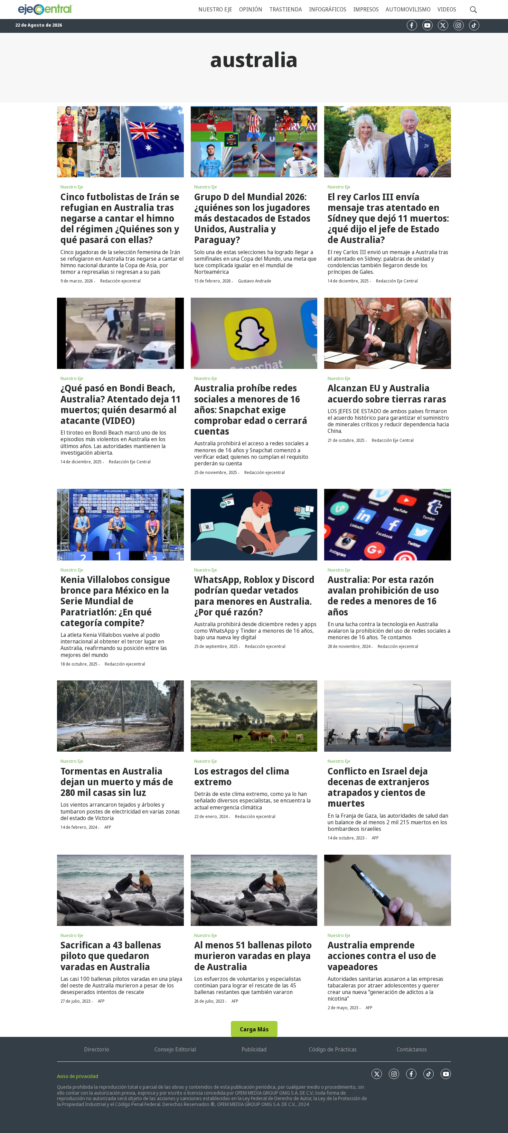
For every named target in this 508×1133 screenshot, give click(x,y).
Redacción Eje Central (397, 281)
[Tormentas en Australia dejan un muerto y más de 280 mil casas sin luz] (120, 716)
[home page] (45, 9)
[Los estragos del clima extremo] (254, 716)
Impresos (366, 9)
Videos (447, 9)
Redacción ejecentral (120, 281)
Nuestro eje (215, 9)
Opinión (250, 9)
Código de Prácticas (333, 1049)
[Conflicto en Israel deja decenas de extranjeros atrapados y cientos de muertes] (387, 716)
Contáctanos (412, 1049)
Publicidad (254, 1049)
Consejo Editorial (175, 1049)
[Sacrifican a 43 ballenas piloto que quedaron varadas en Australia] (120, 890)
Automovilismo (408, 9)
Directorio (96, 1049)
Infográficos (327, 9)
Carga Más (254, 1029)
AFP (107, 827)
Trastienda (285, 9)
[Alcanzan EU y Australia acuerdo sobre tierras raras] (387, 333)
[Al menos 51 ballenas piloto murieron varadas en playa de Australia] (254, 890)
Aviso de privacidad (77, 1076)
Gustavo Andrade (254, 281)
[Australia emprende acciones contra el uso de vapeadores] (387, 890)
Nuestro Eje (71, 187)
